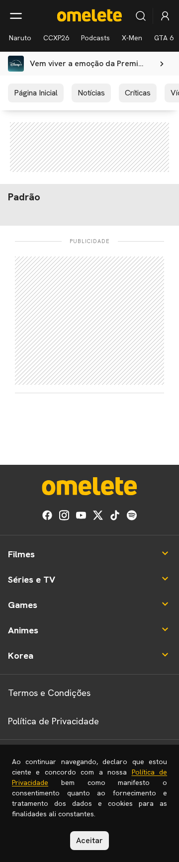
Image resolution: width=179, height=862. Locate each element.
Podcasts (95, 37)
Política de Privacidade (53, 721)
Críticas (138, 92)
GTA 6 (164, 37)
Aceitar (89, 840)
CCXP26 (56, 37)
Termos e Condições (49, 692)
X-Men (132, 37)
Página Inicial (36, 92)
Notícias (91, 92)
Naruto (20, 37)
